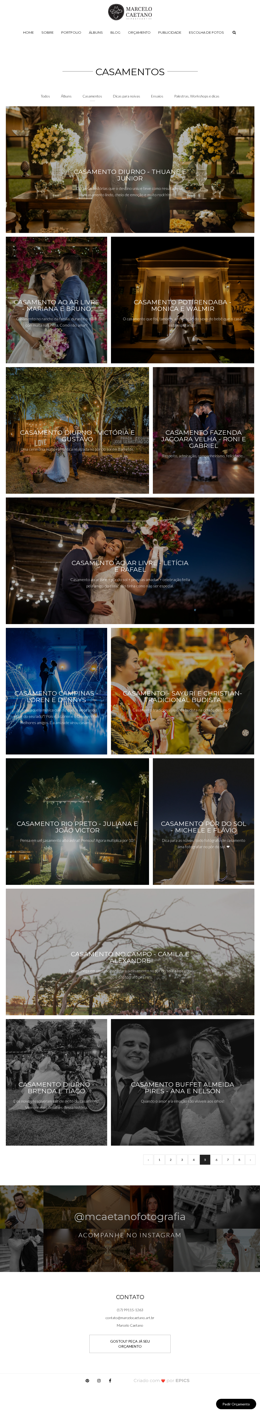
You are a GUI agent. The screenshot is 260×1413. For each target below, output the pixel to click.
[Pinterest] (87, 1381)
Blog (115, 32)
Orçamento (139, 32)
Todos (45, 96)
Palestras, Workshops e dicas (196, 96)
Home (28, 32)
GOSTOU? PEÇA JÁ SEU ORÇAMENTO (130, 1343)
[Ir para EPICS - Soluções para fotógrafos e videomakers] (161, 1380)
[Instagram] (99, 1381)
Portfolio (71, 32)
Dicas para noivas (126, 96)
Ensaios (157, 96)
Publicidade (169, 32)
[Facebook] (110, 1381)
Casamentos (92, 96)
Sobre (47, 32)
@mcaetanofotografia (130, 1216)
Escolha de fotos (206, 32)
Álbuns (96, 32)
